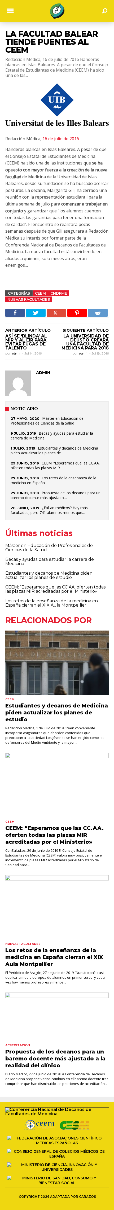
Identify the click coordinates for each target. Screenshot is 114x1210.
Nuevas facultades (28, 299)
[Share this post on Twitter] (36, 313)
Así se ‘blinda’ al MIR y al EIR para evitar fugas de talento (26, 342)
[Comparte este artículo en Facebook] (15, 313)
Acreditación (17, 1045)
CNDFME (58, 293)
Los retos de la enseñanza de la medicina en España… (53, 480)
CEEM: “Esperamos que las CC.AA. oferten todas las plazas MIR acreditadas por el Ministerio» (55, 589)
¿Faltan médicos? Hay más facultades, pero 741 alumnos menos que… (49, 510)
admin (16, 353)
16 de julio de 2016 (60, 139)
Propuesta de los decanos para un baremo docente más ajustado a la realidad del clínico (55, 1058)
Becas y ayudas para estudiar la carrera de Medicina (52, 436)
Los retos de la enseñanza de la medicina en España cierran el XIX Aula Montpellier (51, 603)
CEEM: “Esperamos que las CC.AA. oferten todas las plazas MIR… (55, 465)
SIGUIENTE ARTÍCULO (86, 330)
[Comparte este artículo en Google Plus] (56, 313)
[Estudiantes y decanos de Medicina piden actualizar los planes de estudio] (57, 663)
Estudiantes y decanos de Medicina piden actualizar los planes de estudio (49, 575)
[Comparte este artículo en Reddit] (98, 313)
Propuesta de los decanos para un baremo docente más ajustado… (55, 495)
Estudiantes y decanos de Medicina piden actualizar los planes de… (54, 450)
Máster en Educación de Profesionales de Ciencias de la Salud (47, 421)
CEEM (40, 293)
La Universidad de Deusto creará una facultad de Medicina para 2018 (85, 342)
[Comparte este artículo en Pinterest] (77, 313)
